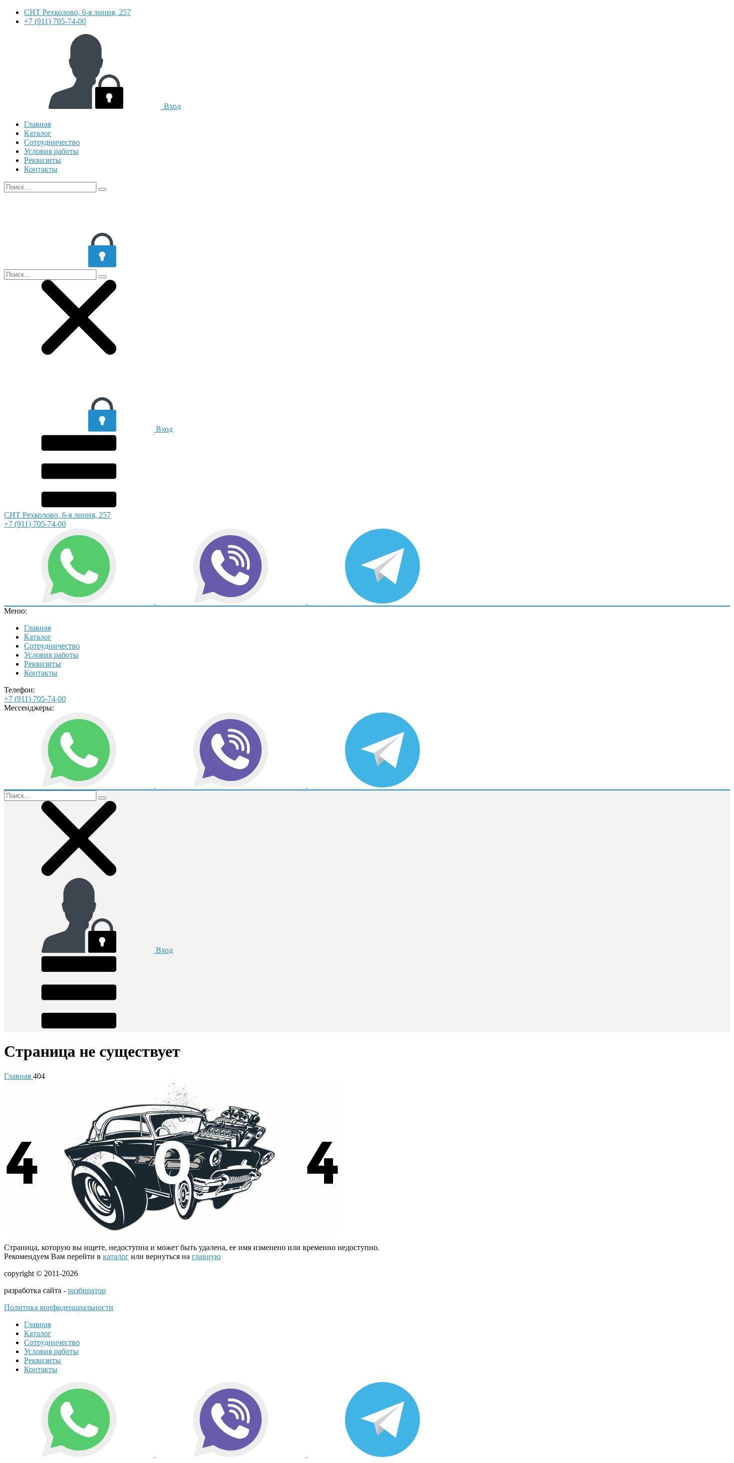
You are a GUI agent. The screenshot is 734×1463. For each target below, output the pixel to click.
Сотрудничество (52, 142)
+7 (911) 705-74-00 (55, 21)
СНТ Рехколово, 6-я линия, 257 (77, 12)
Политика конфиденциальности (58, 1307)
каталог (116, 1256)
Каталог (37, 133)
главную (206, 1256)
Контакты (40, 169)
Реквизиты (42, 160)
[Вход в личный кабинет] (79, 264)
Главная (37, 124)
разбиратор (87, 1290)
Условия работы (51, 151)
